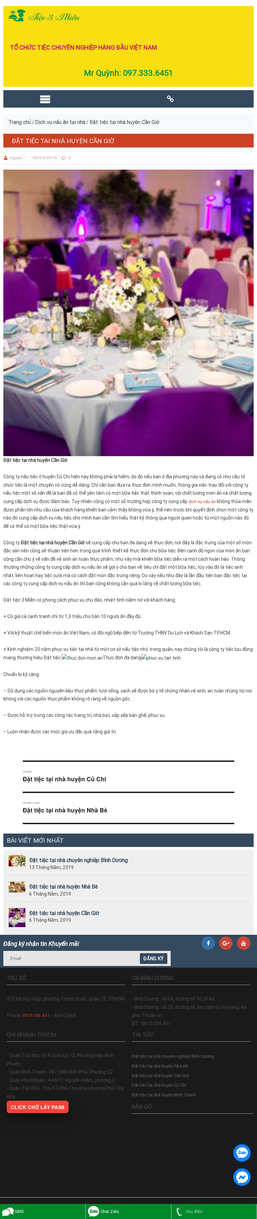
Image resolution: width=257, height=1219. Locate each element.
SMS (19, 1211)
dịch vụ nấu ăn (202, 501)
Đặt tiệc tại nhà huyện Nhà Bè (63, 887)
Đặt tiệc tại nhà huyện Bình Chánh (164, 1095)
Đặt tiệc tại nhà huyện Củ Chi (159, 1085)
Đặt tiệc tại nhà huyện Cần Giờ (64, 913)
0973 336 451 (36, 1015)
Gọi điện (193, 1211)
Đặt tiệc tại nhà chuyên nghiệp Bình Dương (78, 860)
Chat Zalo (109, 1211)
